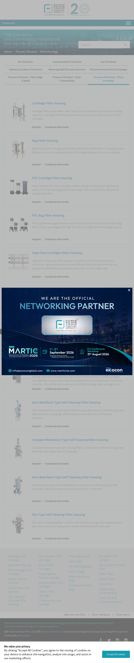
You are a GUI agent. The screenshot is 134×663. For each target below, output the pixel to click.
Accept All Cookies (116, 654)
